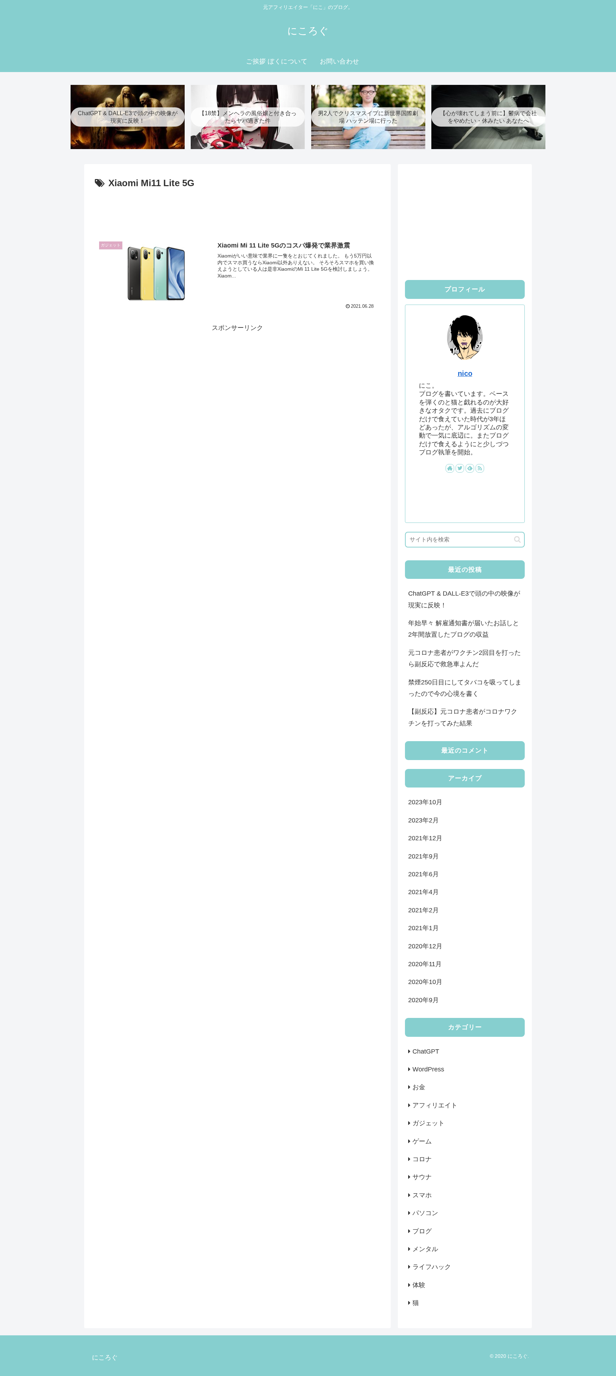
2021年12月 (425, 838)
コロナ (422, 1159)
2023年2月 (423, 820)
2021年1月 (423, 928)
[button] (517, 539)
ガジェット (428, 1123)
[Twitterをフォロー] (460, 468)
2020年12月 (425, 945)
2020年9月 (423, 1000)
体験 (418, 1285)
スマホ (422, 1195)
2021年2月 (423, 910)
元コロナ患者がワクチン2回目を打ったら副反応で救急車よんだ (464, 658)
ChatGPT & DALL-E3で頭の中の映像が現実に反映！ (464, 599)
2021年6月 (423, 874)
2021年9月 (423, 856)
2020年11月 (425, 964)
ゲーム (422, 1141)
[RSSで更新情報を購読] (480, 468)
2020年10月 (425, 981)
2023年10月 (425, 802)
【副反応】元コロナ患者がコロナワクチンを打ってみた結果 (462, 717)
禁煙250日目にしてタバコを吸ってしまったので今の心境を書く (465, 688)
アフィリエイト (434, 1105)
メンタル (425, 1249)
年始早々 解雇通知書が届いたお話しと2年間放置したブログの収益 (463, 629)
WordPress (428, 1069)
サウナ (422, 1177)
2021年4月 (423, 892)
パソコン (425, 1213)
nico (465, 373)
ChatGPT (425, 1051)
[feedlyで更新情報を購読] (470, 468)
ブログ (422, 1230)
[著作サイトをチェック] (450, 468)
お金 (418, 1087)
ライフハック (431, 1266)
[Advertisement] (237, 211)
